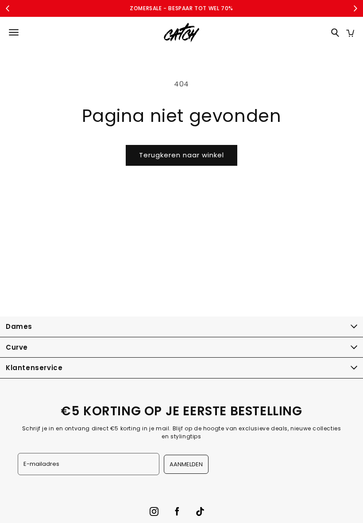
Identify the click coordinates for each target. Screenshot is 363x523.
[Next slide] (355, 8)
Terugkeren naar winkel (181, 155)
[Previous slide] (8, 8)
